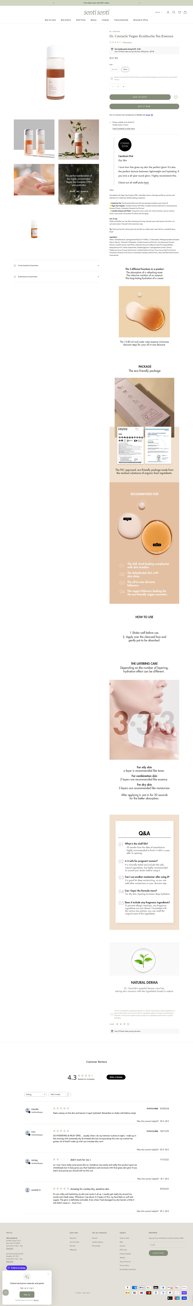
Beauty (93, 20)
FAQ (121, 1242)
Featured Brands (121, 20)
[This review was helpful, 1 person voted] (162, 1178)
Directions (9, 1248)
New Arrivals (50, 20)
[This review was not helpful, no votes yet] (166, 1121)
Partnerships (96, 1246)
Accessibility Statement (128, 1269)
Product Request (125, 1254)
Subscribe (158, 1253)
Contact (122, 1246)
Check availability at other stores (124, 128)
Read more (76, 1203)
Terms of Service (125, 1262)
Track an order (124, 1238)
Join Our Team (74, 1242)
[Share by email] (128, 1024)
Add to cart (140, 97)
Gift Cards (123, 1250)
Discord (94, 1238)
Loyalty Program (97, 1242)
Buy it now (144, 106)
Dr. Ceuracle (114, 31)
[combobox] (35, 1094)
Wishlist (122, 1258)
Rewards (72, 1246)
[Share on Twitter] (121, 1024)
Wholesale (73, 1250)
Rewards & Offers (140, 20)
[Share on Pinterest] (124, 1024)
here (146, 182)
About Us (73, 1238)
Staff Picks (80, 20)
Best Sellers (66, 20)
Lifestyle (105, 20)
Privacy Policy (124, 1265)
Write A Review (116, 1077)
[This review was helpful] (161, 1211)
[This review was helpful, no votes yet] (161, 1121)
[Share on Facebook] (117, 1024)
